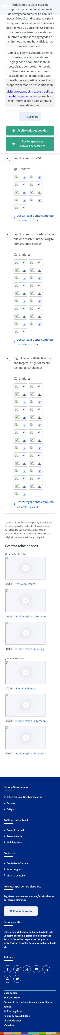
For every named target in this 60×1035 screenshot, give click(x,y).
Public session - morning (29, 649)
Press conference (25, 584)
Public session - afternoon (30, 616)
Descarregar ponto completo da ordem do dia (35, 218)
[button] (17, 177)
